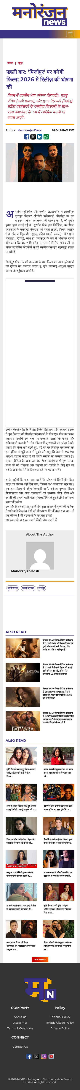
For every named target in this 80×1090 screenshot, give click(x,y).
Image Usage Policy (60, 1022)
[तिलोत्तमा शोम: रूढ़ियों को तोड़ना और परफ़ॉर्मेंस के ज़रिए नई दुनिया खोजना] (21, 826)
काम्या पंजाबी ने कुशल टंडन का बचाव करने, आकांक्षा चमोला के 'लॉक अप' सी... (58, 773)
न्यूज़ (20, 63)
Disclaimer (20, 1022)
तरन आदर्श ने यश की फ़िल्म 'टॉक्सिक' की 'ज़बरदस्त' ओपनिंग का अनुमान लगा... (21, 946)
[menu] (70, 34)
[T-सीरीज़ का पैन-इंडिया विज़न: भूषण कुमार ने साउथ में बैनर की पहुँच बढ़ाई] (58, 826)
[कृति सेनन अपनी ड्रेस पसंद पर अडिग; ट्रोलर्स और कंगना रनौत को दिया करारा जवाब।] (58, 892)
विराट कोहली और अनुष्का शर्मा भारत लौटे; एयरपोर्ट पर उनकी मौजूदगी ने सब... (58, 946)
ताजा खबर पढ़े (40, 959)
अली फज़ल (13, 587)
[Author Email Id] (42, 571)
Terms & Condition (20, 1028)
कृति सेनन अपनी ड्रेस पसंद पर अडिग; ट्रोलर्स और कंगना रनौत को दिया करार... (57, 909)
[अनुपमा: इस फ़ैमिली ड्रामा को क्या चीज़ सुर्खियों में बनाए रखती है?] (21, 859)
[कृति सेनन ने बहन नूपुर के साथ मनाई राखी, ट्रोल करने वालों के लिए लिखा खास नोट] (21, 756)
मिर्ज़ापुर (42, 587)
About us (20, 1017)
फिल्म (10, 63)
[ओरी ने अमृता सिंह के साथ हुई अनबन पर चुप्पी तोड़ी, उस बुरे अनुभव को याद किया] (21, 792)
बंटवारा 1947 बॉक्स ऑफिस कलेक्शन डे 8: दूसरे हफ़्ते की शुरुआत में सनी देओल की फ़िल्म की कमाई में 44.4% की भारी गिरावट (58, 693)
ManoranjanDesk (29, 130)
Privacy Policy (60, 1028)
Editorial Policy (60, 1017)
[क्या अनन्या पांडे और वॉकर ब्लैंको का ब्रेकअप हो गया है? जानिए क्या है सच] (58, 859)
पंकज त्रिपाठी (28, 587)
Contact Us (20, 1046)
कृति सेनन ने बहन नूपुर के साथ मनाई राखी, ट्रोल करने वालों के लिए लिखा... (21, 773)
